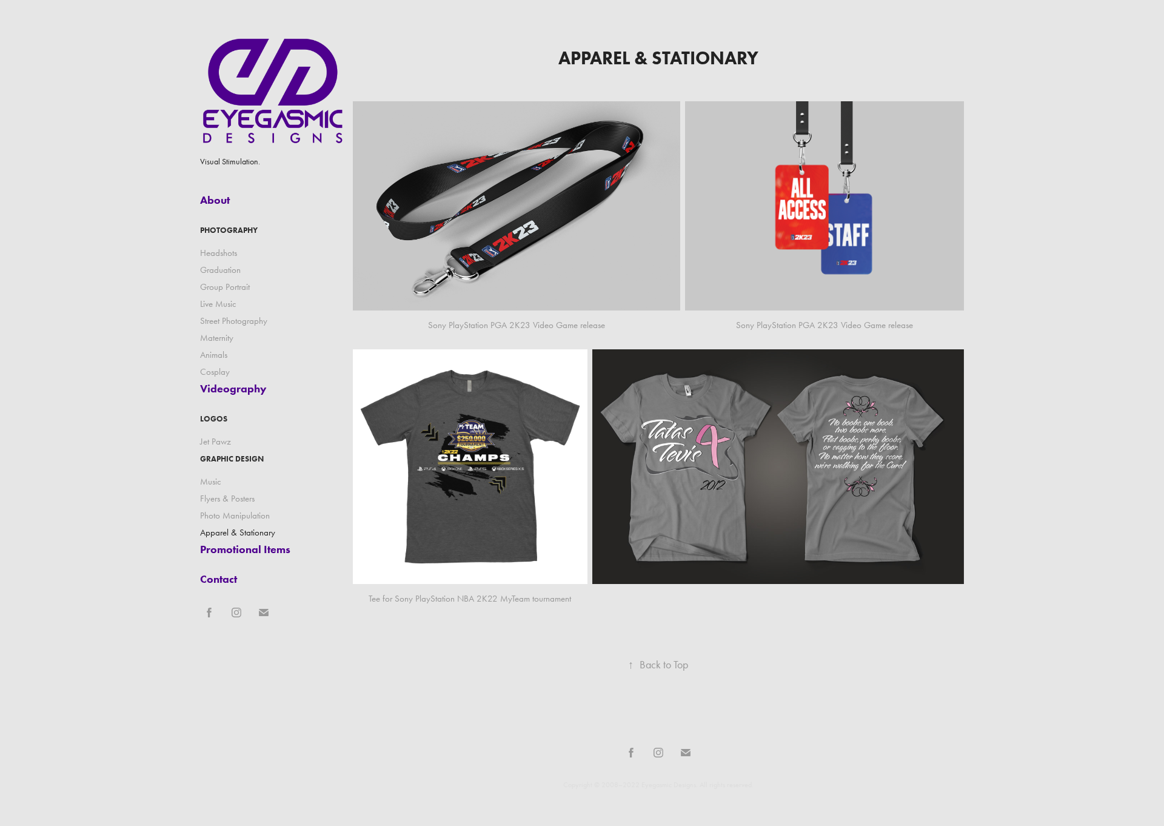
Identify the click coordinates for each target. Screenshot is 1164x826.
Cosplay (215, 371)
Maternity (216, 337)
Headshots (218, 252)
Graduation (220, 269)
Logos (213, 418)
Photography (229, 230)
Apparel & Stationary (237, 532)
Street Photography (233, 320)
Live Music (218, 303)
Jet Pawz (215, 441)
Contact (218, 579)
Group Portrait (225, 286)
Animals (213, 354)
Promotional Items (245, 549)
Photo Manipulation (235, 515)
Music (210, 481)
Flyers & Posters (227, 498)
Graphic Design (232, 458)
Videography (233, 388)
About (215, 200)
